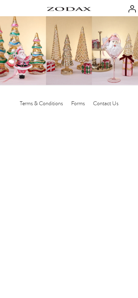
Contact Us (106, 103)
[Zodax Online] (69, 8)
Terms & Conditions (41, 103)
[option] (69, 50)
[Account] (130, 8)
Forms (78, 103)
